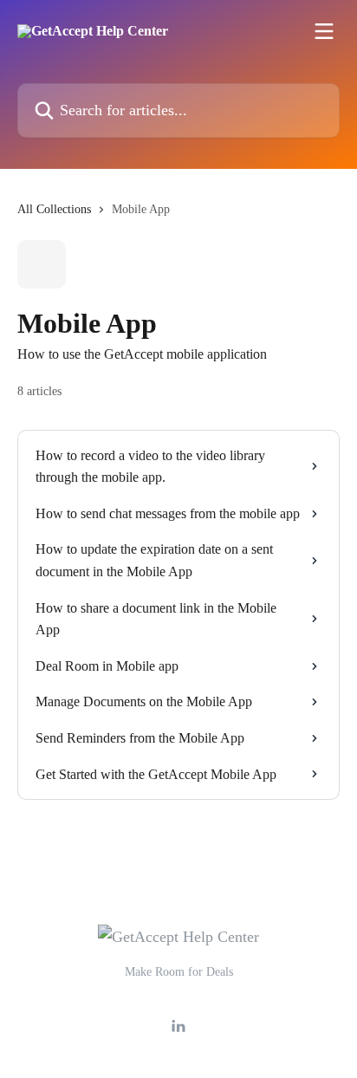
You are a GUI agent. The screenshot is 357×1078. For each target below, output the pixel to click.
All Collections (54, 209)
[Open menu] (324, 31)
